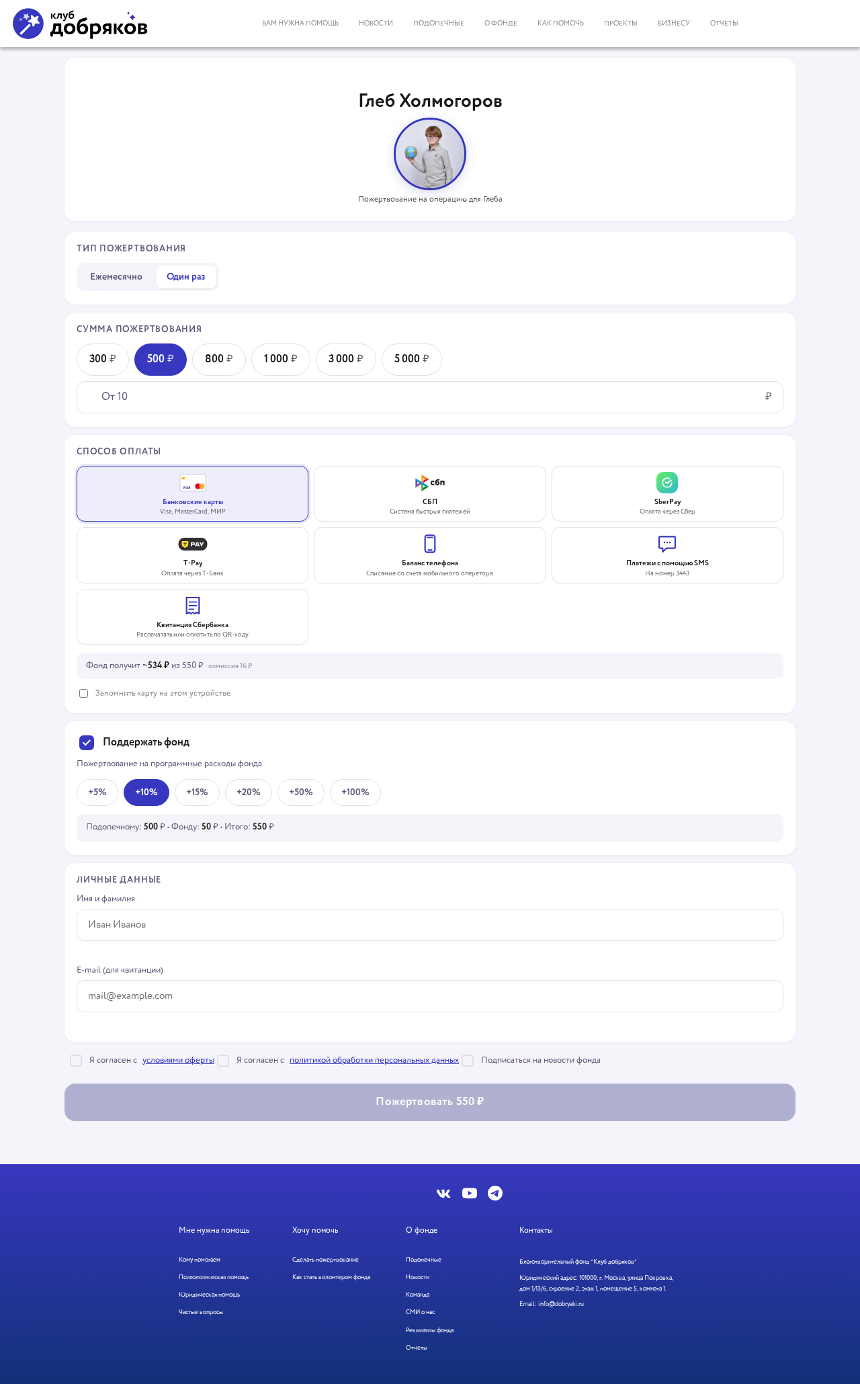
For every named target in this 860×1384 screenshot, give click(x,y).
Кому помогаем (199, 1260)
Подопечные (438, 23)
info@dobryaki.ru (561, 1304)
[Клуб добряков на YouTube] (469, 1193)
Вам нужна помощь (300, 23)
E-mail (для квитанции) (120, 970)
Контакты (536, 1231)
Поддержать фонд (146, 742)
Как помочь (561, 23)
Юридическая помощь (209, 1295)
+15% (197, 792)
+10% (146, 792)
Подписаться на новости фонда (541, 1060)
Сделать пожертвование (325, 1260)
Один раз (186, 277)
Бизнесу (674, 23)
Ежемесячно (116, 277)
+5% (97, 792)
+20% (248, 792)
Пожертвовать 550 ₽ (430, 1102)
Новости (376, 23)
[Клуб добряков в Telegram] (495, 1193)
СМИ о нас (420, 1312)
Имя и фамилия (106, 899)
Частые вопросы (201, 1312)
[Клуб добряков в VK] (444, 1193)
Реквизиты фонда (430, 1331)
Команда (417, 1295)
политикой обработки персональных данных (374, 1060)
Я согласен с (151, 1060)
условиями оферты (178, 1060)
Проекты (621, 23)
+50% (301, 792)
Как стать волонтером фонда (331, 1277)
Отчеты (724, 23)
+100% (355, 792)
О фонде (500, 23)
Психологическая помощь (214, 1277)
